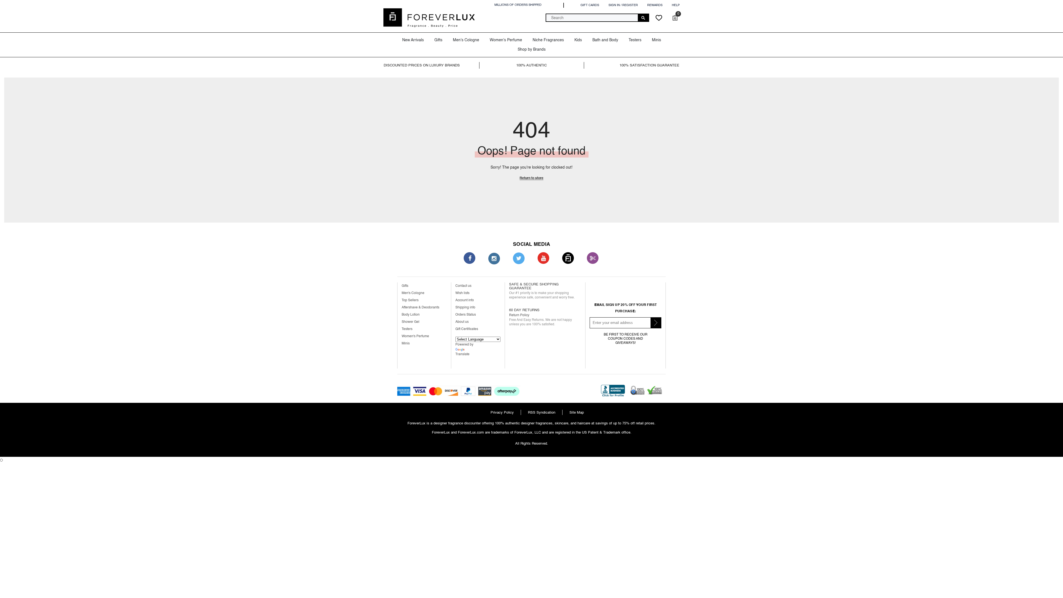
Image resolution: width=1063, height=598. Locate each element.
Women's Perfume (415, 336)
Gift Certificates (466, 329)
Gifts (405, 285)
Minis (406, 343)
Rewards (654, 5)
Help (676, 5)
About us (462, 321)
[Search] (597, 18)
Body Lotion (411, 314)
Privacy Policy (502, 412)
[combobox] (592, 17)
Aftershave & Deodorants (420, 307)
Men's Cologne (413, 293)
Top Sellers (410, 300)
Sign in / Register (623, 5)
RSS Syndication (541, 412)
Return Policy (519, 315)
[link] (430, 65)
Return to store (531, 178)
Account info (464, 300)
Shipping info (465, 307)
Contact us (463, 285)
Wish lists (462, 293)
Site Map (576, 412)
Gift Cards (589, 5)
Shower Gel (410, 321)
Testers (407, 329)
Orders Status (465, 314)
